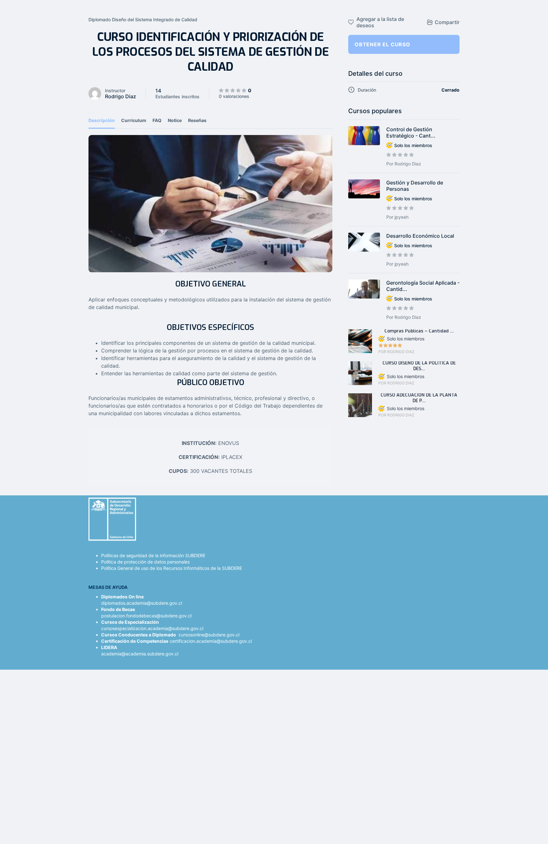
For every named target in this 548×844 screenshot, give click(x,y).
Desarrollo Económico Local (420, 236)
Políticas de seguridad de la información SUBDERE (153, 555)
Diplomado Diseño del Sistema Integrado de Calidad (142, 19)
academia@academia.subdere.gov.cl (139, 653)
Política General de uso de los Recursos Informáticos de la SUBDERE (171, 568)
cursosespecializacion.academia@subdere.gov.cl (152, 628)
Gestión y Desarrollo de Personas (414, 185)
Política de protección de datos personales (145, 561)
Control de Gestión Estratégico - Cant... (410, 132)
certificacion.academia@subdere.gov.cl (211, 641)
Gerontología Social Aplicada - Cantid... (423, 286)
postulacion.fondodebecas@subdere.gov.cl (146, 615)
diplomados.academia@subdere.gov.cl (141, 603)
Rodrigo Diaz (120, 96)
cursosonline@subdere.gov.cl (209, 634)
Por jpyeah (397, 217)
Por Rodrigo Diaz (403, 163)
